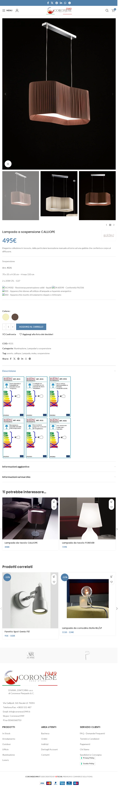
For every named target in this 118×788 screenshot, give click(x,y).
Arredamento (8, 738)
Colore (5, 311)
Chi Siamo (84, 749)
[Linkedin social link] (61, 3)
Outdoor (6, 744)
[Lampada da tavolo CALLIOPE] (30, 518)
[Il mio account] (17, 10)
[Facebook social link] (48, 3)
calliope (17, 353)
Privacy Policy (88, 758)
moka (33, 353)
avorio (10, 353)
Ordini (44, 738)
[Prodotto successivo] (114, 225)
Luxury (5, 760)
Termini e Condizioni (89, 738)
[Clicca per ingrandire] (8, 163)
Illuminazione (20, 348)
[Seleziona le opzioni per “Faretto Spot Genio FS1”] (54, 576)
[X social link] (52, 3)
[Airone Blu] (87, 655)
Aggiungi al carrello (31, 327)
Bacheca (45, 733)
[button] (5, 94)
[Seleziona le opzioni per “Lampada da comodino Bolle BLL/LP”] (111, 576)
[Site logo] (59, 10)
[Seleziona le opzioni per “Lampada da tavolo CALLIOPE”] (54, 501)
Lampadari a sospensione (39, 348)
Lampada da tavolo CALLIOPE (21, 542)
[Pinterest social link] (56, 3)
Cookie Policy (88, 763)
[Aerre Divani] (30, 655)
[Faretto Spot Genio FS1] (30, 600)
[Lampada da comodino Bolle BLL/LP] (88, 598)
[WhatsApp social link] (65, 3)
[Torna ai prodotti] (110, 225)
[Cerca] (107, 10)
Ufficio (5, 749)
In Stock (6, 733)
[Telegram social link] (69, 3)
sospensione (43, 353)
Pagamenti (85, 744)
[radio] (5, 317)
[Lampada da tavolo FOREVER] (88, 518)
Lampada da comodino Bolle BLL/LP (82, 628)
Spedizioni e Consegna (91, 754)
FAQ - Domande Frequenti (92, 733)
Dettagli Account (49, 749)
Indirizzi (44, 744)
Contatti (45, 754)
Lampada (26, 353)
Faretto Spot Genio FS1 (17, 631)
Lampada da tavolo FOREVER (78, 542)
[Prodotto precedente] (106, 225)
